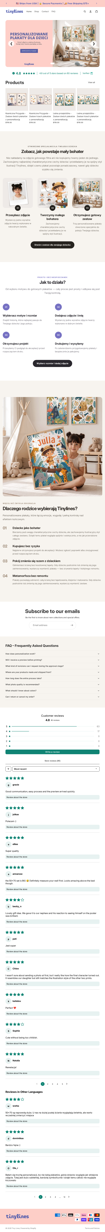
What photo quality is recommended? (22, 684)
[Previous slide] (6, 3)
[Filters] (8, 769)
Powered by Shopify (28, 1228)
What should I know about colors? (20, 690)
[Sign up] (72, 625)
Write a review (52, 752)
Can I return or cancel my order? (19, 697)
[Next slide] (97, 3)
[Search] (85, 11)
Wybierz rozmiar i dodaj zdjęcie (52, 363)
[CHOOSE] (23, 106)
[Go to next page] (67, 1084)
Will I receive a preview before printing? (23, 660)
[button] (52, 726)
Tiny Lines (16, 1228)
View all (91, 82)
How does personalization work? (20, 654)
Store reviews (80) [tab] (52, 761)
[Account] (91, 11)
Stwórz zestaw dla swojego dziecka (52, 245)
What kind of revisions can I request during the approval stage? (34, 666)
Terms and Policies (92, 1228)
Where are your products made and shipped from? (28, 672)
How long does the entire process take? (23, 678)
